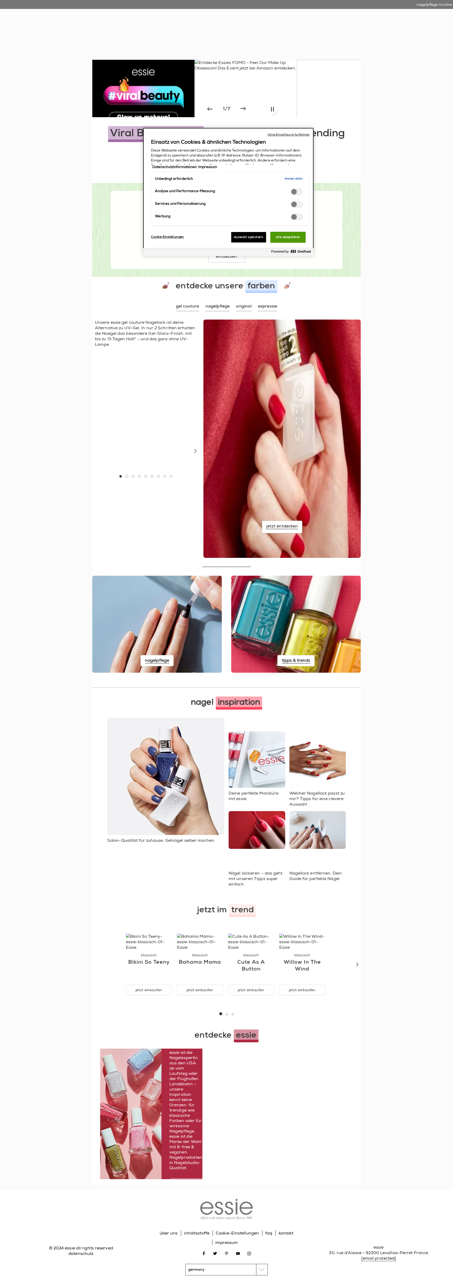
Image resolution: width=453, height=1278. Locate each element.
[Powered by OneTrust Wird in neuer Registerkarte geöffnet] (291, 253)
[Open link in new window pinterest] (227, 1253)
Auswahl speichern (248, 237)
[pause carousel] (272, 109)
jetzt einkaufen (149, 990)
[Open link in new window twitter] (215, 1253)
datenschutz (80, 1253)
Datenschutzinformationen (174, 167)
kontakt (286, 1233)
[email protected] (378, 1258)
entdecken (226, 256)
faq (268, 1233)
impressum (226, 1242)
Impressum (207, 167)
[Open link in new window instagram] (249, 1253)
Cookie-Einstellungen (237, 1233)
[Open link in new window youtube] (238, 1253)
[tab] (187, 306)
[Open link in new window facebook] (204, 1253)
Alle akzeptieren (288, 237)
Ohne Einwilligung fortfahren (289, 135)
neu (173, 31)
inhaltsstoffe (196, 1233)
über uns (169, 1233)
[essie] (226, 1210)
